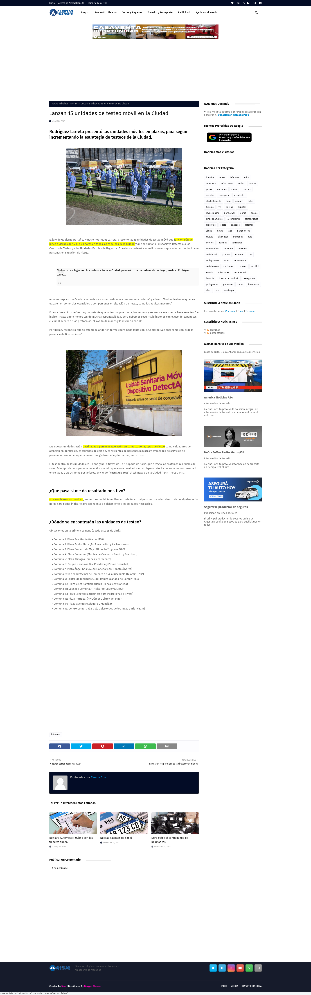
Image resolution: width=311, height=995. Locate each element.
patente (226, 254)
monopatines (212, 248)
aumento (228, 248)
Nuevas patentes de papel (116, 837)
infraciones (223, 272)
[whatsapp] (244, 3)
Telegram (250, 311)
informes (74, 103)
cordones (228, 266)
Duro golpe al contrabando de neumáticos (169, 840)
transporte (224, 195)
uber (208, 290)
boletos (210, 242)
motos (220, 231)
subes (240, 284)
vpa (217, 290)
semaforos (237, 242)
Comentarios (217, 333)
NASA (226, 260)
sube (250, 201)
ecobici (254, 266)
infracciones (227, 183)
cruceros (242, 266)
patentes (249, 225)
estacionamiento (214, 219)
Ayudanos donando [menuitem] (206, 12)
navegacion (249, 278)
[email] (254, 3)
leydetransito (212, 213)
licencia (210, 278)
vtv (219, 207)
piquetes (242, 207)
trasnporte (253, 284)
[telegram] (260, 3)
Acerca (234, 986)
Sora (63, 986)
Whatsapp (230, 311)
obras (243, 213)
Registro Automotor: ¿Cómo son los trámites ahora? (71, 840)
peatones (239, 254)
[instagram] (238, 3)
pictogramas (212, 284)
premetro (228, 284)
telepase (235, 225)
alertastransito (213, 201)
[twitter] (232, 3)
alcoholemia (233, 219)
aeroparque (240, 260)
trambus (222, 242)
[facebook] (248, 3)
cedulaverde (212, 266)
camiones (242, 248)
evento (209, 272)
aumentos (222, 189)
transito (210, 177)
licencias (246, 189)
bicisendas (223, 237)
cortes (241, 183)
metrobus (238, 237)
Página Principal (60, 103)
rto (250, 254)
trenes (222, 177)
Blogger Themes (92, 986)
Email (241, 311)
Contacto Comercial (97, 3)
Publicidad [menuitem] (184, 12)
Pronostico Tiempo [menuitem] (105, 12)
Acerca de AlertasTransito (71, 3)
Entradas (214, 329)
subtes (252, 183)
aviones (239, 201)
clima (234, 189)
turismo (210, 207)
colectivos (211, 183)
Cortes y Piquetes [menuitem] (132, 12)
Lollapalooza (212, 260)
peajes (254, 213)
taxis (230, 231)
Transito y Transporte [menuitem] (160, 12)
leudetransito (240, 272)
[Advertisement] (155, 66)
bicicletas (211, 225)
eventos (210, 195)
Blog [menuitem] (83, 12)
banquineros (243, 231)
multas (209, 237)
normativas (229, 213)
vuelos (229, 207)
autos (246, 177)
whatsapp (229, 290)
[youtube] (240, 968)
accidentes (239, 195)
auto (250, 237)
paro (228, 201)
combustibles (251, 219)
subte (223, 225)
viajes (209, 231)
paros (209, 189)
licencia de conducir (229, 278)
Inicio (52, 3)
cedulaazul (211, 254)
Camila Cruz (98, 777)
